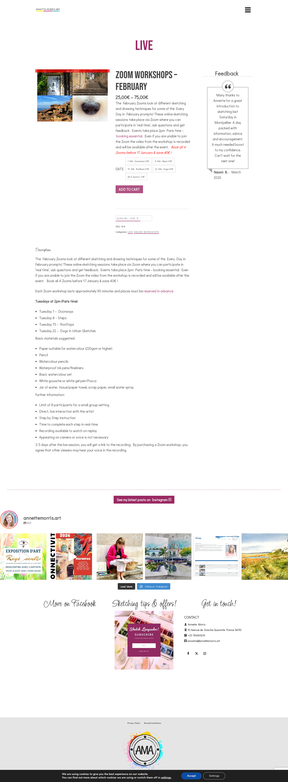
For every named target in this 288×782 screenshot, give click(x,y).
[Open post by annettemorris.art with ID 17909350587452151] (23, 556)
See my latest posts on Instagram (142, 499)
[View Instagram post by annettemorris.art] (42, 575)
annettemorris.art (22, 537)
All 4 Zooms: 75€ (136, 176)
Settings (214, 776)
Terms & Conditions (152, 722)
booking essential (129, 136)
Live (130, 231)
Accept (191, 776)
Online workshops (146, 231)
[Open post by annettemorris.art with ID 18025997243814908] (120, 556)
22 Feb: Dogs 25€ (164, 168)
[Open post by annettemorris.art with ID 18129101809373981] (168, 556)
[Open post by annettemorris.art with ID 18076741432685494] (216, 556)
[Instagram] (204, 653)
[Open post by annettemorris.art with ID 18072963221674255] (71, 556)
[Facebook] (188, 653)
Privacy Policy (133, 722)
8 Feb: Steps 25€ (163, 161)
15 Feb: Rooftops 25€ (138, 168)
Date (120, 169)
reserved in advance (158, 291)
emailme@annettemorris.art (204, 641)
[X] (196, 653)
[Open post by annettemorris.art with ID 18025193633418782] (265, 556)
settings (166, 777)
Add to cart (129, 189)
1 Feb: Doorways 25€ (138, 161)
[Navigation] (248, 10)
